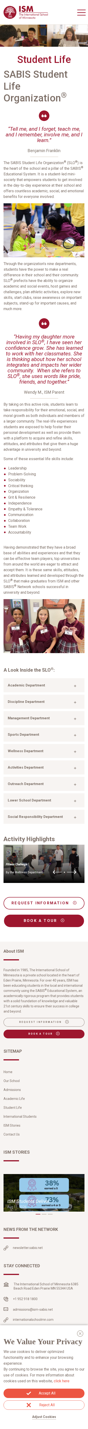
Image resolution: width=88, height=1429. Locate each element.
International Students (20, 1116)
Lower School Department (29, 800)
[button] (38, 1214)
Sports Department (23, 734)
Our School (12, 1081)
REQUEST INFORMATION (41, 903)
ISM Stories (12, 1125)
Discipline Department (26, 702)
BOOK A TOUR (41, 920)
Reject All (47, 1405)
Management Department (29, 718)
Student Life (13, 1107)
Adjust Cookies (44, 1417)
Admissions (12, 1090)
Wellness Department (25, 751)
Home (8, 1072)
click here (61, 1381)
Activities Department (26, 767)
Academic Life (14, 1099)
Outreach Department (26, 784)
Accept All (47, 1393)
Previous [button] (57, 872)
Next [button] (71, 872)
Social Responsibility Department (35, 817)
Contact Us (12, 1134)
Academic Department (26, 685)
